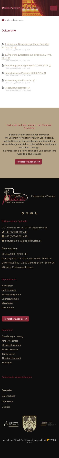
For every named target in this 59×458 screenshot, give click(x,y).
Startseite (7, 390)
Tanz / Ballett (8, 354)
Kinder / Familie (10, 340)
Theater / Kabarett (11, 358)
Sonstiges (7, 362)
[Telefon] (36, 213)
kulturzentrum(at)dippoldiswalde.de (23, 240)
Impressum (7, 401)
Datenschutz (8, 396)
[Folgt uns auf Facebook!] (23, 213)
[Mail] (31, 213)
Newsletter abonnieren (28, 161)
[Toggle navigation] (53, 8)
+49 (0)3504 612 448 (16, 232)
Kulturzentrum (20, 8)
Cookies (6, 407)
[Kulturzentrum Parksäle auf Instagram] (27, 213)
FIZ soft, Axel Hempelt (23, 440)
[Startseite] (3, 20)
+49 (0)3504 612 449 (16, 236)
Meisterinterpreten (11, 345)
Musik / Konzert (10, 349)
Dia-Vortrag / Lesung (12, 336)
